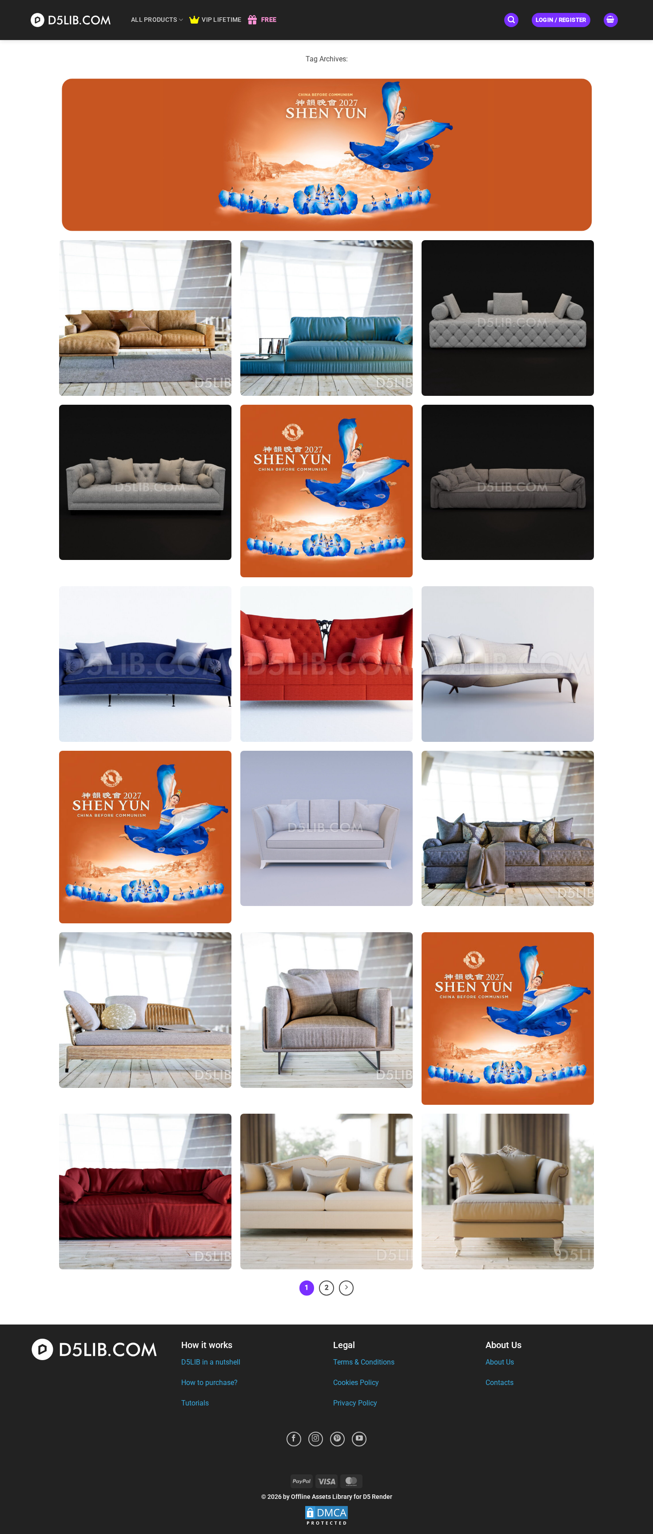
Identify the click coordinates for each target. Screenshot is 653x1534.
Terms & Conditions (363, 1362)
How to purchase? (209, 1382)
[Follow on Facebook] (294, 1439)
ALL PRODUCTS (154, 20)
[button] (511, 20)
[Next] (346, 1288)
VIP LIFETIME (221, 20)
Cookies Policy (356, 1382)
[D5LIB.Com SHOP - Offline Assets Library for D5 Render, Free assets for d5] (73, 19)
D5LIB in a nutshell (210, 1362)
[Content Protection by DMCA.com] (326, 1516)
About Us (500, 1362)
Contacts (500, 1382)
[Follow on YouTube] (359, 1439)
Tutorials (195, 1403)
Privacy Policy (355, 1403)
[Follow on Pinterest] (337, 1439)
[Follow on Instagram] (315, 1439)
